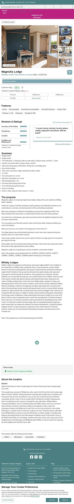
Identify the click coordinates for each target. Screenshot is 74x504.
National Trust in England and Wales (19, 371)
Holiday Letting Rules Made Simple (61, 476)
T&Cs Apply (37, 17)
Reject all (65, 500)
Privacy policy (32, 471)
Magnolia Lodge (11, 71)
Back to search (9, 22)
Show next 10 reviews (62, 144)
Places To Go (12, 11)
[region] (37, 494)
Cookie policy (32, 473)
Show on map (36, 98)
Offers (30, 11)
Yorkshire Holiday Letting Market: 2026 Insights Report (62, 469)
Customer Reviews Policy (36, 479)
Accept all (52, 500)
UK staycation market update (62, 473)
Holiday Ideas (22, 11)
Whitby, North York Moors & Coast (24, 75)
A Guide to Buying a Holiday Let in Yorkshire (62, 481)
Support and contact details (36, 468)
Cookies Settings (8, 500)
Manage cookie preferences (36, 476)
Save (69, 72)
